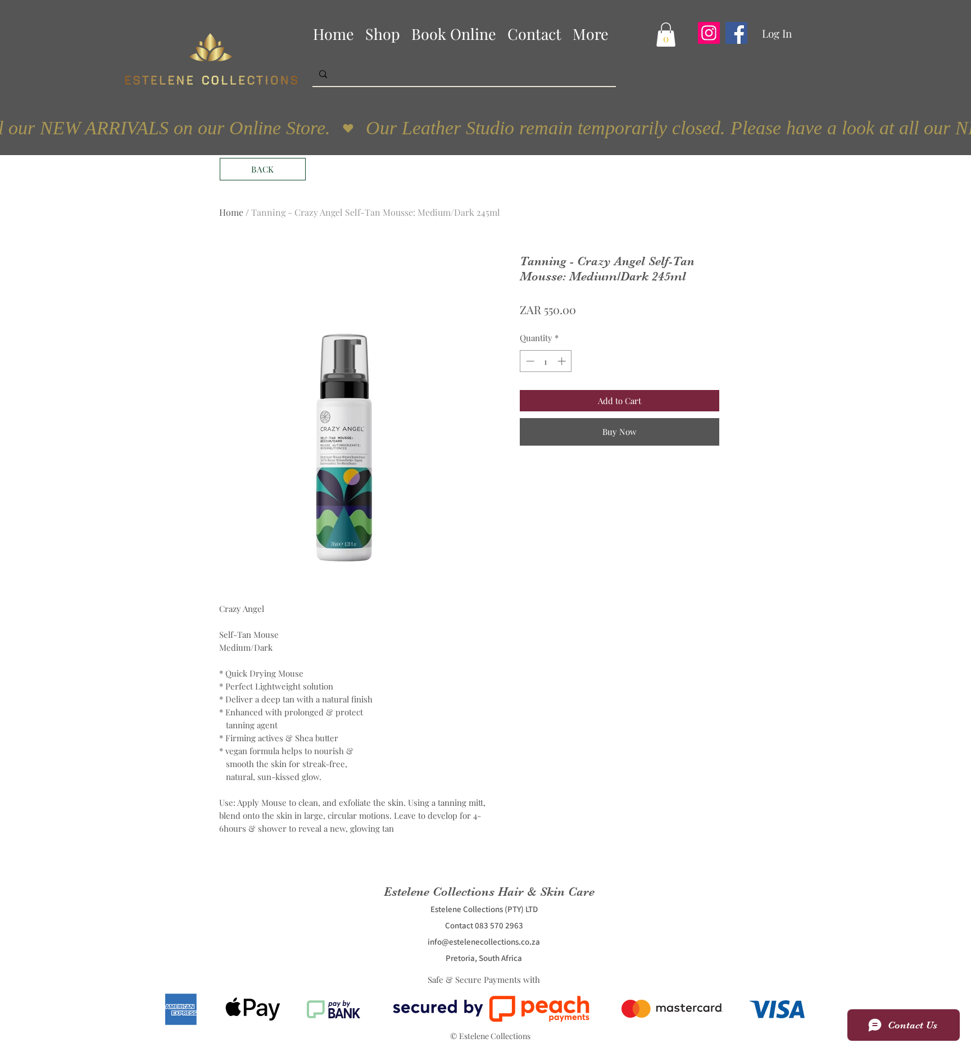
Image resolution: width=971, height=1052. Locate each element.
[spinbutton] (546, 361)
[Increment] (562, 361)
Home (231, 212)
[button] (666, 34)
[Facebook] (736, 33)
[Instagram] (709, 33)
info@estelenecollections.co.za (484, 941)
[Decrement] (529, 361)
